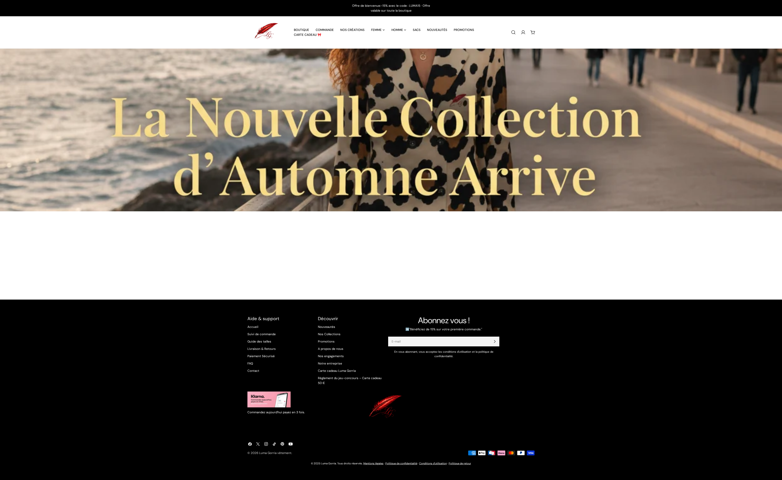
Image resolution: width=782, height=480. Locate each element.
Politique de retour (460, 463)
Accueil (252, 327)
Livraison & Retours (261, 349)
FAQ (250, 363)
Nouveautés (326, 327)
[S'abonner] (494, 341)
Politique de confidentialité (401, 463)
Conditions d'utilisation (433, 463)
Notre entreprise (330, 363)
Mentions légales (373, 463)
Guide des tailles (259, 341)
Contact (253, 371)
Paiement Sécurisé (261, 356)
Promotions (326, 341)
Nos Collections (329, 334)
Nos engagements (331, 356)
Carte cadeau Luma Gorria (337, 371)
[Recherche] (513, 32)
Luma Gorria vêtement (275, 453)
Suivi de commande (261, 334)
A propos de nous (330, 349)
